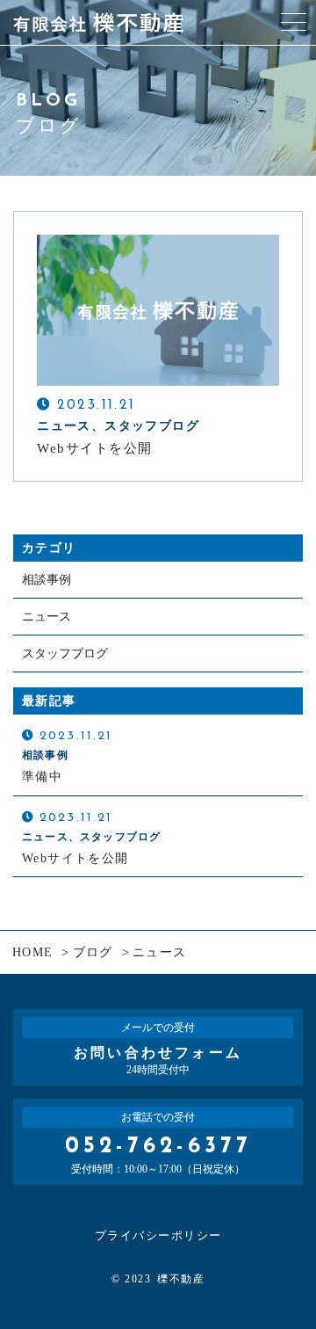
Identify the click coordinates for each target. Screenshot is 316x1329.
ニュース (46, 616)
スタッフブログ (65, 653)
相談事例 (46, 579)
